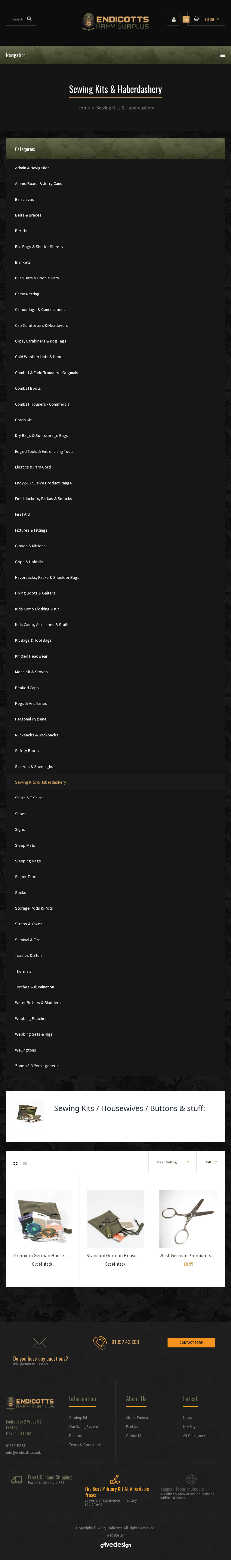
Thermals (23, 971)
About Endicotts (139, 1417)
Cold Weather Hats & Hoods (40, 356)
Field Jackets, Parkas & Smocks (43, 498)
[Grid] (15, 1163)
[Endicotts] (115, 29)
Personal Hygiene (31, 719)
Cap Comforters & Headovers (41, 325)
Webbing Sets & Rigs (34, 1034)
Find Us (132, 1426)
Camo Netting (27, 293)
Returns (75, 1435)
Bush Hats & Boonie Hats (37, 278)
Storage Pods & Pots (34, 908)
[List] (25, 1163)
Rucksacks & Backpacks (36, 735)
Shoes (20, 813)
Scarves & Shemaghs (34, 766)
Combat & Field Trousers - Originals (46, 372)
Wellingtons (25, 1050)
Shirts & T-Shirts (29, 797)
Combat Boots (28, 388)
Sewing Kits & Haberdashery (40, 782)
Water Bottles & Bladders (38, 1002)
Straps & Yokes (28, 923)
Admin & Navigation (32, 167)
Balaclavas (24, 199)
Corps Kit (23, 419)
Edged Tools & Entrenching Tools (44, 451)
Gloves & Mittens (30, 545)
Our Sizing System (83, 1426)
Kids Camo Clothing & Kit (37, 609)
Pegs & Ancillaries (31, 703)
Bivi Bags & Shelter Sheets (39, 246)
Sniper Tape (25, 876)
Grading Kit (78, 1417)
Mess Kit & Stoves (31, 671)
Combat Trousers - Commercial (42, 404)
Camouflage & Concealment (40, 309)
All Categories (194, 1435)
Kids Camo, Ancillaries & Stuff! (41, 624)
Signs (20, 829)
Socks (20, 892)
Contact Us (135, 1435)
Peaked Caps (27, 687)
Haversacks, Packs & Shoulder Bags (47, 577)
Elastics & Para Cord (33, 467)
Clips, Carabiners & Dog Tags (40, 341)
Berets (21, 230)
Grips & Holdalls (29, 561)
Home (83, 108)
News (187, 1417)
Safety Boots (27, 750)
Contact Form (191, 1342)
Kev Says (190, 1426)
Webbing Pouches (31, 1018)
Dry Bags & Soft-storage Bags (41, 435)
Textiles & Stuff (28, 955)
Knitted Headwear (31, 656)
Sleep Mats (25, 845)
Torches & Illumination (34, 987)
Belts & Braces (28, 215)
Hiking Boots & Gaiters (35, 593)
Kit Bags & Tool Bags (33, 640)
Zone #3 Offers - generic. (37, 1065)
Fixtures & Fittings (31, 530)
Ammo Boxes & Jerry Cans (38, 183)
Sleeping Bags (28, 861)
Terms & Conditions (85, 1444)
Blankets (23, 262)
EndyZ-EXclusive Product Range (43, 483)
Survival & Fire (28, 939)
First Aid (22, 514)
